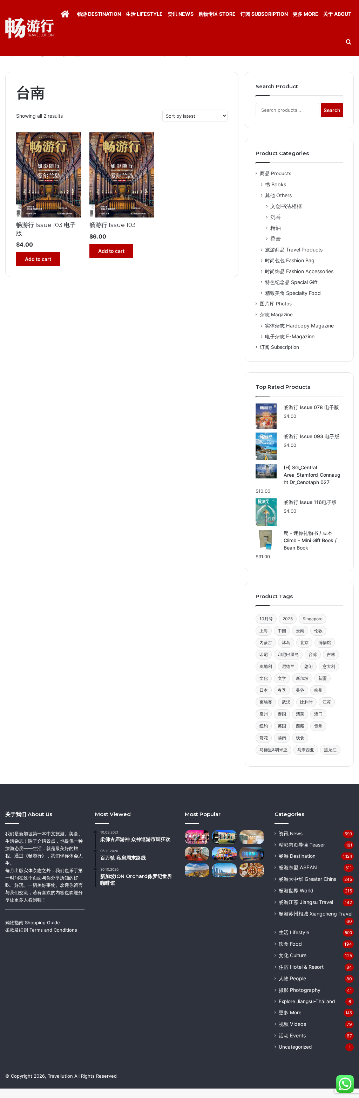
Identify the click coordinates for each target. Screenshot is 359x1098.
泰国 (282, 714)
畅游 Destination (99, 14)
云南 (300, 630)
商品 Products (275, 173)
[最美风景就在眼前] (224, 870)
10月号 (266, 618)
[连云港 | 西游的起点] (197, 870)
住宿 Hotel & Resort (301, 967)
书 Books (275, 184)
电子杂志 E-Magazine (289, 336)
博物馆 (324, 642)
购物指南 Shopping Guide (32, 922)
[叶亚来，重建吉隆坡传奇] (224, 854)
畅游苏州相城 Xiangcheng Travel (315, 914)
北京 (304, 642)
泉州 (263, 714)
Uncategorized (295, 1047)
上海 (263, 630)
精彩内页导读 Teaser (302, 845)
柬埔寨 (265, 702)
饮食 (300, 737)
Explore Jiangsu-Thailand (307, 1001)
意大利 (329, 666)
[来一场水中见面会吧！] (251, 854)
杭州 (318, 690)
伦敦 (318, 630)
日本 (263, 690)
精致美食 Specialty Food (293, 293)
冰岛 (286, 642)
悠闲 (308, 666)
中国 (282, 630)
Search (332, 110)
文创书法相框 (286, 206)
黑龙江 (330, 749)
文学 (282, 678)
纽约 (263, 725)
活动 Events (292, 1035)
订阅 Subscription (264, 14)
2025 (288, 618)
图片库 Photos (276, 303)
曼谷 (300, 690)
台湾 (313, 654)
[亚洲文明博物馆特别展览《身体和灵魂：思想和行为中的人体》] (251, 837)
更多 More (305, 14)
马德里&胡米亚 (273, 749)
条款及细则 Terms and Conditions (41, 930)
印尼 (263, 654)
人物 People (292, 978)
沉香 (275, 217)
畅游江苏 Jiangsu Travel (306, 902)
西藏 (300, 725)
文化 (263, 678)
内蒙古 (265, 642)
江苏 (327, 702)
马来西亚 (305, 749)
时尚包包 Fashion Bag (289, 260)
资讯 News (181, 14)
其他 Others (278, 195)
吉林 (331, 654)
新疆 (322, 678)
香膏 (275, 238)
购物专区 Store (217, 14)
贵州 (318, 725)
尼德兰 (288, 666)
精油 (275, 228)
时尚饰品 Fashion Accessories (299, 271)
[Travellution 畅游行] (29, 28)
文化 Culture (292, 955)
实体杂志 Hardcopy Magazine (299, 326)
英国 (282, 725)
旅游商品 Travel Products (294, 250)
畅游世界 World (296, 890)
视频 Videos (292, 1024)
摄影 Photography (299, 990)
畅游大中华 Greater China (308, 879)
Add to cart (38, 259)
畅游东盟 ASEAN (298, 867)
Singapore (313, 618)
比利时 (306, 702)
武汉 (286, 702)
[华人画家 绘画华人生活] (224, 837)
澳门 (318, 714)
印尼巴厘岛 (288, 654)
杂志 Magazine (276, 314)
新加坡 (302, 678)
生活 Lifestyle (144, 14)
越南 (282, 737)
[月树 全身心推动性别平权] (197, 854)
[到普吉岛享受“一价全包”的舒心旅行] (197, 837)
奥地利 (265, 666)
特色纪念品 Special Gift (291, 282)
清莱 (300, 714)
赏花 (263, 737)
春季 (282, 690)
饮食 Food (290, 944)
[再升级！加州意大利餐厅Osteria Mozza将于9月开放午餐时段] (251, 870)
